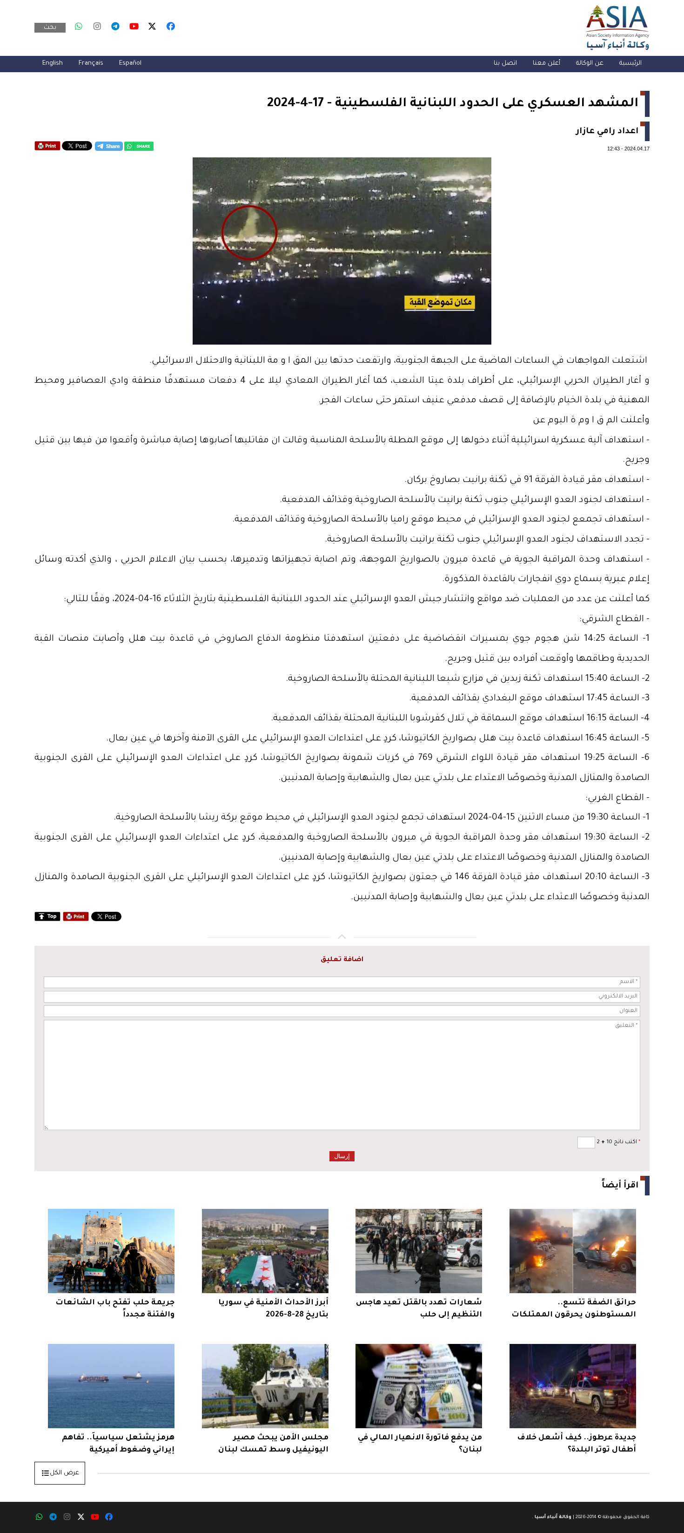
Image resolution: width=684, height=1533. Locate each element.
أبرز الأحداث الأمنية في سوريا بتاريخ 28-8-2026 (273, 1309)
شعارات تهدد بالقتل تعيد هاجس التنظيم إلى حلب (419, 1309)
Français (91, 63)
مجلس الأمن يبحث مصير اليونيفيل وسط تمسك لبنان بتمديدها (273, 1445)
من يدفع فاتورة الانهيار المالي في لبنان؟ (420, 1444)
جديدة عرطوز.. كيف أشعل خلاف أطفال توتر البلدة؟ (576, 1444)
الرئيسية (630, 63)
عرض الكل (64, 1473)
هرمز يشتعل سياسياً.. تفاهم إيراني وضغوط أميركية (118, 1444)
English (52, 63)
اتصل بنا (505, 63)
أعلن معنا (546, 63)
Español (130, 63)
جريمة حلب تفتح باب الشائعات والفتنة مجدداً (114, 1309)
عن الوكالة (590, 63)
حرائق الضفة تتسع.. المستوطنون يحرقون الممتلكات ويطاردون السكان (573, 1310)
